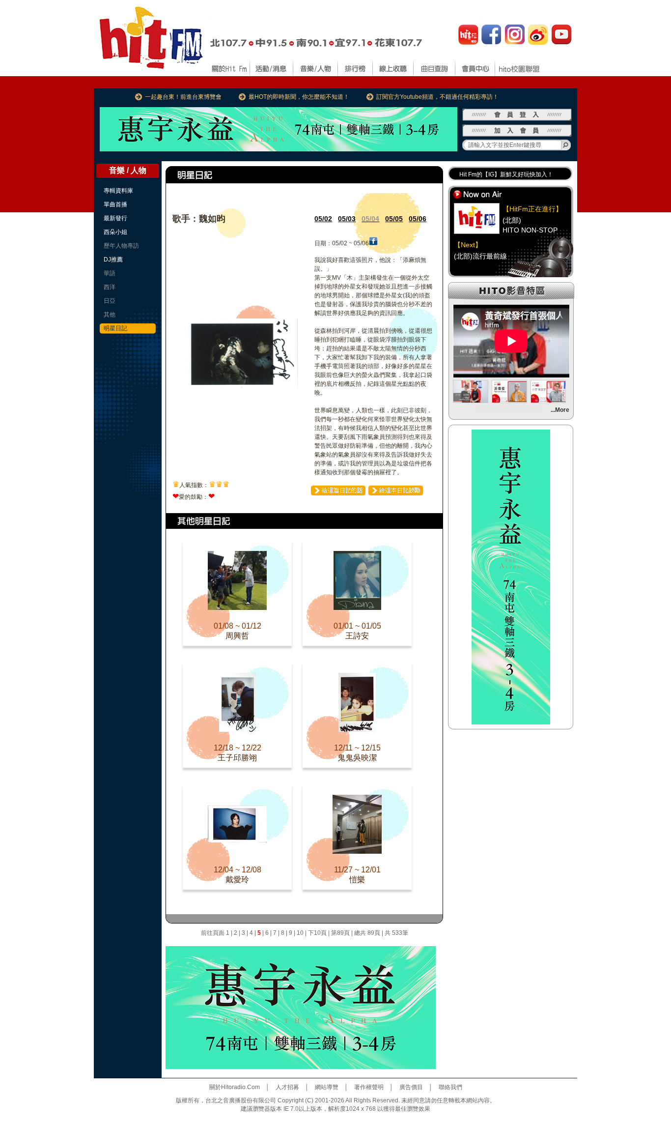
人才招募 (287, 1087)
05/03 (347, 219)
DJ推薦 (113, 259)
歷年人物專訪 (121, 245)
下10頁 (317, 932)
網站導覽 (326, 1087)
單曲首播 (115, 204)
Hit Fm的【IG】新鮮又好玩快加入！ (506, 174)
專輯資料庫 (118, 190)
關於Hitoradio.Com (234, 1087)
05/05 (394, 219)
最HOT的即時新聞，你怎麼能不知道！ (299, 96)
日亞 (109, 300)
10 (300, 932)
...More (560, 409)
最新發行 (115, 218)
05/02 (323, 219)
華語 (109, 273)
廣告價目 (411, 1087)
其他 (109, 314)
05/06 (417, 219)
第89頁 (340, 932)
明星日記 (115, 328)
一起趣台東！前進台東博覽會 (183, 96)
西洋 (109, 287)
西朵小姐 (115, 232)
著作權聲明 (369, 1087)
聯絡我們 (450, 1087)
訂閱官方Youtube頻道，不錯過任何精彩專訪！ (437, 96)
